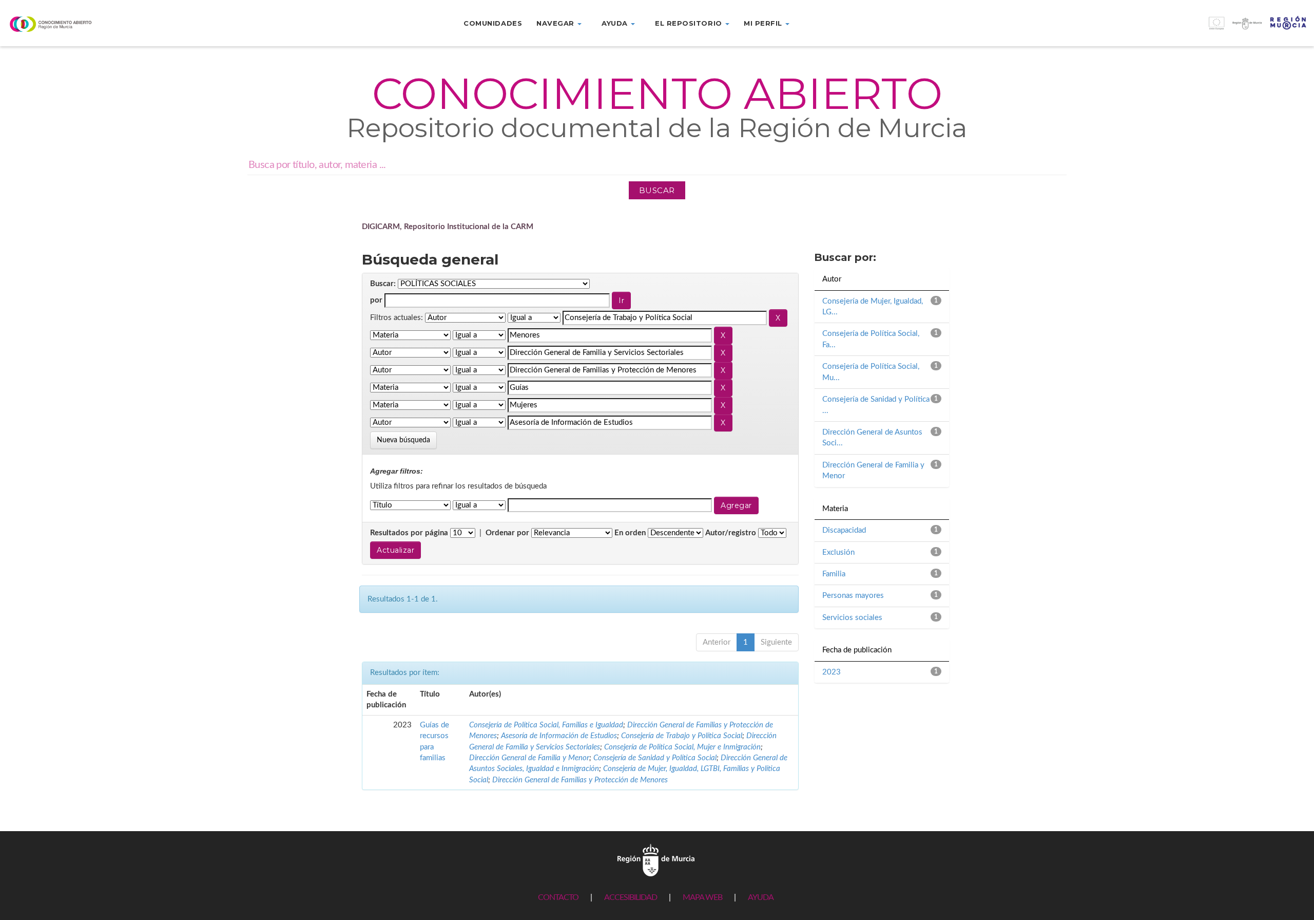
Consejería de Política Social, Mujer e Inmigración (682, 747)
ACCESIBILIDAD (630, 897)
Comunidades (492, 23)
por (376, 300)
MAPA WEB (702, 897)
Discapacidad (844, 530)
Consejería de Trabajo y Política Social (681, 736)
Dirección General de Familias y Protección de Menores (580, 780)
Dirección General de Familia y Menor (529, 758)
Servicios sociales (852, 618)
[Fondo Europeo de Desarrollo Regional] (1149, 28)
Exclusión (838, 552)
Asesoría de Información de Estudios (559, 736)
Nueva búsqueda (403, 440)
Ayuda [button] (616, 23)
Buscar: (383, 284)
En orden (630, 533)
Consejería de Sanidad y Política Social (655, 758)
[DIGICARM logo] (109, 23)
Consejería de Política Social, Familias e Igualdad (546, 725)
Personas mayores (853, 595)
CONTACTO (558, 897)
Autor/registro (730, 533)
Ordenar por (507, 533)
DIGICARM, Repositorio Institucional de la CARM (447, 227)
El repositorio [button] (689, 23)
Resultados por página (409, 533)
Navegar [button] (556, 23)
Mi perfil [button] (764, 23)
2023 (831, 672)
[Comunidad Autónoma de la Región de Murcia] (655, 860)
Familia (833, 574)
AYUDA (761, 897)
